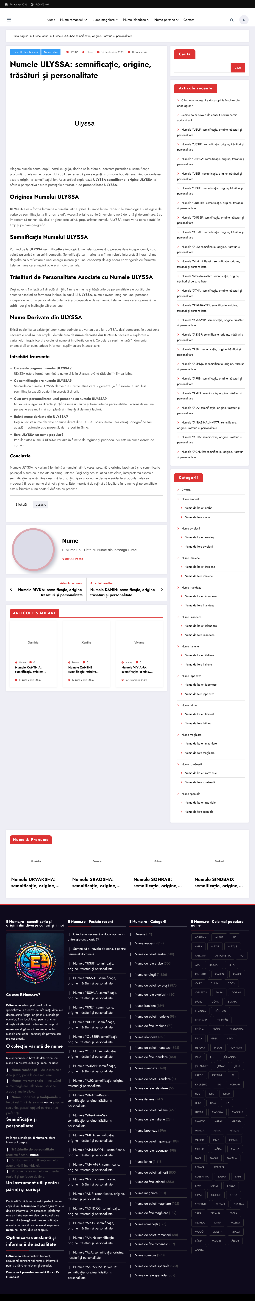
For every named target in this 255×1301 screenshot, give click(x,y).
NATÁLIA (232, 1158)
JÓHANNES (201, 1066)
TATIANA (215, 1213)
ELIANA (232, 1001)
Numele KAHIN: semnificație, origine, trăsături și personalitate (123, 592)
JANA (198, 1057)
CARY (198, 983)
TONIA (217, 1222)
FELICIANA (201, 1020)
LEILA (198, 1103)
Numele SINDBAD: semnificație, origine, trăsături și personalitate (133, 882)
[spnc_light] (244, 19)
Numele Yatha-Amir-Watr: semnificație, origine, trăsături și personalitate (90, 1120)
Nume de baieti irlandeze (201, 596)
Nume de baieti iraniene (200, 567)
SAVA (198, 1186)
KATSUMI (217, 1075)
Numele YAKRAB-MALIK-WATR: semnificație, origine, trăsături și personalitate (92, 1272)
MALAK (218, 1121)
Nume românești (71, 19)
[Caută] (232, 20)
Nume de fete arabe (197, 517)
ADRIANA (200, 937)
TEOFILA (200, 1222)
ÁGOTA (199, 1250)
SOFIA (233, 1195)
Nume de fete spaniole (199, 812)
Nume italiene (190, 646)
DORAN (236, 992)
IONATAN (236, 1047)
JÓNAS (221, 1066)
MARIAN (236, 1121)
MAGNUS (237, 1112)
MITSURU (200, 1149)
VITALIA (235, 1232)
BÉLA (231, 965)
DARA (219, 992)
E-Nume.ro (13, 1005)
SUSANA (239, 1204)
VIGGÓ (199, 1232)
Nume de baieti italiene (199, 655)
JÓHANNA (230, 1057)
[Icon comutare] (9, 20)
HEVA (230, 1038)
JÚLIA (237, 1066)
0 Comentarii (139, 52)
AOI (242, 955)
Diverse (186, 490)
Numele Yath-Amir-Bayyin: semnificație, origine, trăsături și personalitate (90, 1100)
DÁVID (199, 1001)
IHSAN (218, 1047)
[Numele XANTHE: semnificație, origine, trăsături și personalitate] (86, 641)
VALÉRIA (235, 1222)
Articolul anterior (71, 583)
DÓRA (215, 1001)
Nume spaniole (190, 794)
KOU (197, 1094)
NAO (198, 1158)
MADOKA (217, 1112)
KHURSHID (201, 1084)
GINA (214, 1038)
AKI (234, 937)
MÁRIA (218, 1149)
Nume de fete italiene (198, 664)
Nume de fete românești (200, 782)
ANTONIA (200, 955)
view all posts (72, 559)
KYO (211, 1094)
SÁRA (198, 1213)
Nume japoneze (191, 676)
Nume (51, 19)
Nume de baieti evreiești (200, 537)
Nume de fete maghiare (199, 753)
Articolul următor (101, 583)
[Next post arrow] (162, 589)
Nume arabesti (190, 499)
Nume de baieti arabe (198, 508)
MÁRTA (235, 1149)
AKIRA (198, 946)
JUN (212, 1057)
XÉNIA (198, 1241)
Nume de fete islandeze (199, 635)
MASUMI (234, 1130)
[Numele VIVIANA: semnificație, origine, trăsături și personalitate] (139, 641)
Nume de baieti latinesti (199, 714)
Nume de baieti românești (201, 773)
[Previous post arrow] (11, 589)
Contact (189, 19)
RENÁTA (199, 1167)
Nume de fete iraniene (199, 576)
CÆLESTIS (201, 992)
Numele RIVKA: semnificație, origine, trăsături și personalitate (50, 592)
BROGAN (214, 965)
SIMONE (216, 1195)
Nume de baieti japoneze (201, 684)
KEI (233, 1075)
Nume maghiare (103, 19)
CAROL (237, 974)
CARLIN (219, 974)
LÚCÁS (199, 1112)
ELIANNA (200, 1011)
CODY (231, 983)
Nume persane (164, 19)
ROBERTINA (202, 1176)
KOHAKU (235, 1084)
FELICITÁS (222, 1020)
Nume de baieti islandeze (201, 626)
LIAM (213, 1103)
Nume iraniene (190, 558)
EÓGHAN (220, 1011)
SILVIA (198, 1195)
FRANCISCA (237, 1029)
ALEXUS (232, 946)
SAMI (238, 1176)
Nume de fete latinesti (25, 52)
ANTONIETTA (223, 955)
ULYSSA (74, 52)
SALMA (222, 1176)
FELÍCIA (199, 1029)
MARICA (199, 1130)
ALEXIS (215, 946)
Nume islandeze (134, 19)
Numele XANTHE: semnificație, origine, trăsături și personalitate (82, 669)
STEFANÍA (200, 1204)
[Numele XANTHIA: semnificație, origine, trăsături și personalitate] (33, 641)
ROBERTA (219, 1167)
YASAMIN (217, 1241)
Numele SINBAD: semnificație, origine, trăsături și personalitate (194, 882)
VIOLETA (217, 1232)
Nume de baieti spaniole (200, 802)
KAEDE (199, 1075)
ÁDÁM (235, 1241)
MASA (217, 1130)
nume (90, 52)
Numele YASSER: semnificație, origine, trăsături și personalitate (92, 1182)
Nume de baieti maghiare (201, 743)
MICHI (216, 1140)
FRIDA (198, 1038)
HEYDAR (200, 1047)
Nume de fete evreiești (199, 546)
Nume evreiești (190, 528)
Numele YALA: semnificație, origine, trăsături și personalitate (96, 1255)
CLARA (215, 983)
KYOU (226, 1094)
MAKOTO (200, 1121)
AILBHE (219, 937)
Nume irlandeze (191, 587)
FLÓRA (216, 1029)
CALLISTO (200, 974)
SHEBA (231, 1186)
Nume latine (51, 52)
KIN (219, 1084)
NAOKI (214, 1158)
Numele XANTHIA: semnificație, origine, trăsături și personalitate (29, 669)
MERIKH (199, 1140)
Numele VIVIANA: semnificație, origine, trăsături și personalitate (136, 669)
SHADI (214, 1186)
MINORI (233, 1140)
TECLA (233, 1213)
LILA (227, 1103)
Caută (185, 54)
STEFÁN (220, 1204)
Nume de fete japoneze (199, 694)
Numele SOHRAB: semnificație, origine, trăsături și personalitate (72, 882)
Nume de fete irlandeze (199, 605)
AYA (197, 965)
